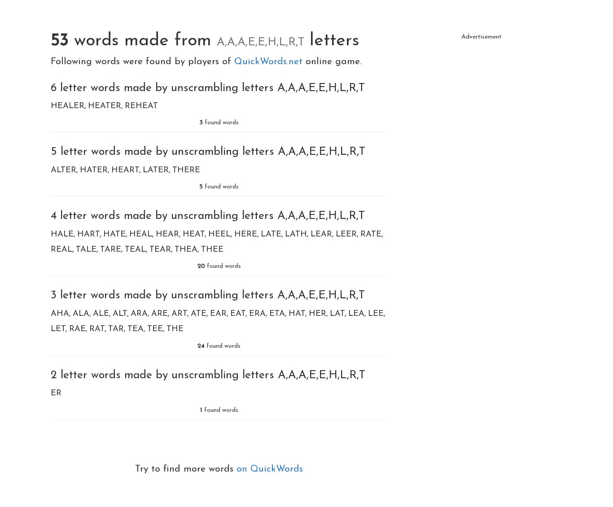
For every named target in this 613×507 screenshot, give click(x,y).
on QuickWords (269, 469)
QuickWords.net (270, 61)
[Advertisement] (481, 107)
